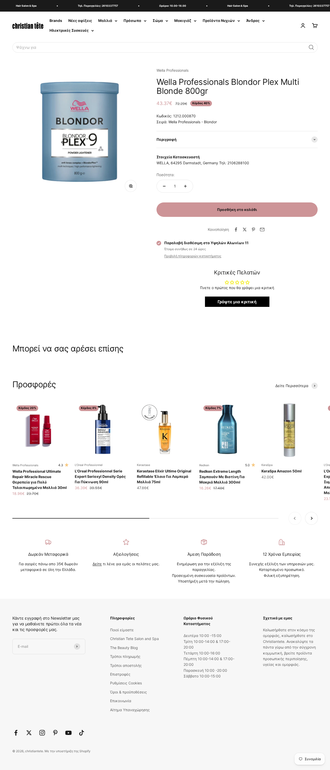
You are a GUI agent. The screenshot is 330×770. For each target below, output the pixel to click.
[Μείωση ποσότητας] (164, 186)
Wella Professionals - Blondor (192, 122)
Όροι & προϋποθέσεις (128, 692)
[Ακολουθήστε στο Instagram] (42, 732)
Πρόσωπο (132, 20)
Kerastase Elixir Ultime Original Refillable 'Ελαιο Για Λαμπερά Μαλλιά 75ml (164, 476)
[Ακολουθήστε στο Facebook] (15, 732)
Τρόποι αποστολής (126, 665)
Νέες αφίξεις (80, 20)
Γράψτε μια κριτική (237, 301)
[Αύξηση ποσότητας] (185, 186)
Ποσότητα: (165, 175)
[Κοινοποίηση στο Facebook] (236, 229)
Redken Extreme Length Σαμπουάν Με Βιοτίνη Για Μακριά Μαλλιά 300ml (222, 476)
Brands (56, 20)
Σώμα (158, 20)
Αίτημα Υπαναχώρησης (130, 710)
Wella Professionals (172, 70)
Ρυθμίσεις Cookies (126, 683)
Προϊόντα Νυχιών (219, 20)
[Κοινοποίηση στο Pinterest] (253, 229)
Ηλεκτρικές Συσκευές (69, 30)
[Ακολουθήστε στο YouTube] (68, 732)
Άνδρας (253, 20)
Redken (204, 465)
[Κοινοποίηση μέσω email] (262, 229)
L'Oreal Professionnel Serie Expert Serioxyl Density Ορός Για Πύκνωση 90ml (100, 476)
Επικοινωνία (120, 701)
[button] (311, 47)
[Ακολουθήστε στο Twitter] (29, 732)
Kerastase (143, 465)
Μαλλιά (105, 20)
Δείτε (97, 564)
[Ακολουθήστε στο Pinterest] (55, 732)
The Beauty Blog (124, 647)
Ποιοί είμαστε (122, 630)
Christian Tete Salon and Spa (134, 638)
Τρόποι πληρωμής (125, 656)
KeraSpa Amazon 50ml (281, 471)
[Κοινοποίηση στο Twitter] (244, 229)
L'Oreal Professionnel (89, 465)
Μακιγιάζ (182, 20)
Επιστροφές (120, 674)
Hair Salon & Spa (22, 5)
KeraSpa (267, 465)
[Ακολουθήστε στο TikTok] (81, 732)
